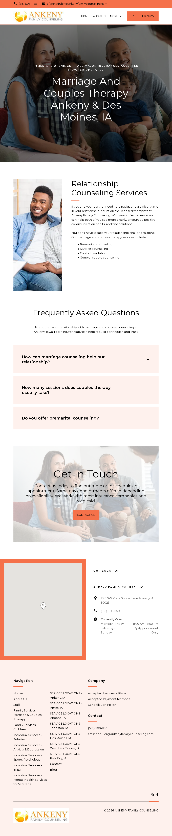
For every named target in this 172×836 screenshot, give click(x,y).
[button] (43, 606)
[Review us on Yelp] (152, 795)
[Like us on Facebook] (157, 795)
